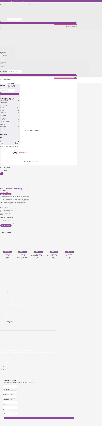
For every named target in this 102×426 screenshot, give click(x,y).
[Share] (7, 423)
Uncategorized (3, 126)
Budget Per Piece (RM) (7, 399)
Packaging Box (3, 112)
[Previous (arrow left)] (1, 425)
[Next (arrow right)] (4, 425)
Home (2, 56)
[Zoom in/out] (1, 423)
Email (6, 389)
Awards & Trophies (3, 102)
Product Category (4, 52)
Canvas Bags (4, 116)
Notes (4, 404)
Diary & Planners (3, 105)
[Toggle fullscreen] (4, 423)
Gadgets (1, 108)
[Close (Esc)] (10, 423)
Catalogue (3, 53)
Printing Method (4, 55)
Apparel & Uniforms (4, 100)
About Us (3, 58)
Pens (1, 113)
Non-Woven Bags (5, 121)
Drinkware (2, 107)
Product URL (5, 411)
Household (2, 110)
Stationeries (2, 122)
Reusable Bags (3, 115)
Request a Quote (7, 251)
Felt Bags (4, 118)
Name (6, 384)
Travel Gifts (2, 124)
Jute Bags (4, 119)
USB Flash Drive (3, 127)
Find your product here (3, 19)
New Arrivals (3, 50)
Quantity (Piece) (8, 394)
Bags (1, 103)
